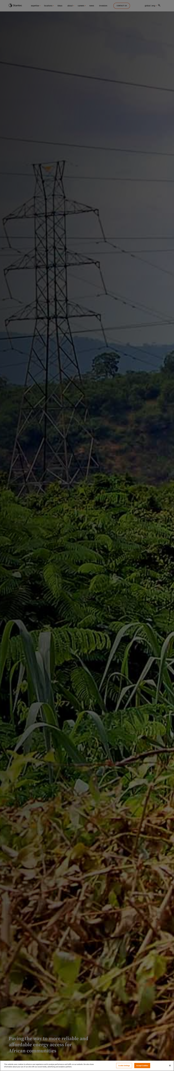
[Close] (170, 1065)
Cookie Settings (124, 1066)
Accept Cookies (142, 1066)
